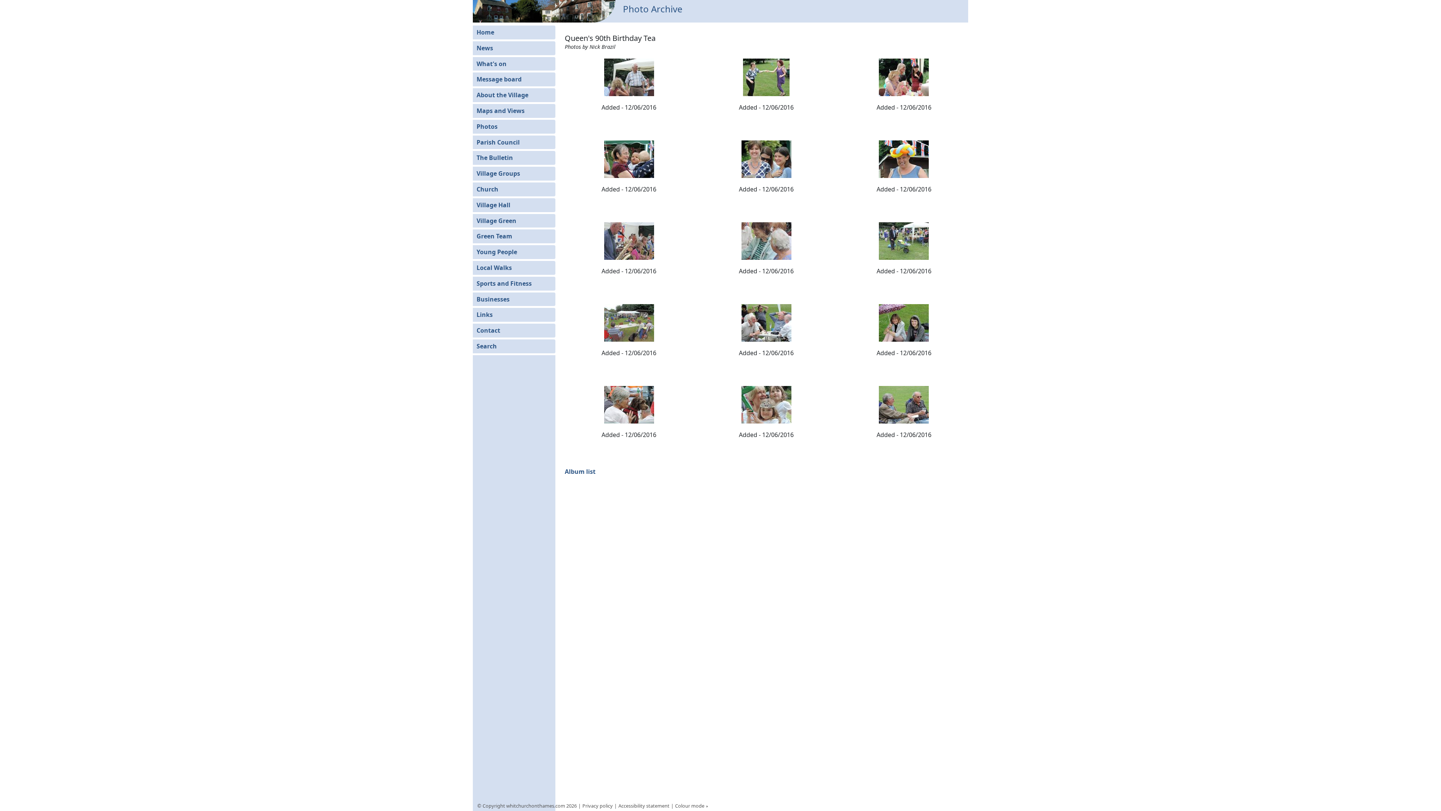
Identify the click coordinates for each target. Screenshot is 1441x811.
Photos (487, 126)
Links (485, 315)
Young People (497, 252)
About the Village (502, 95)
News (485, 48)
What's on (492, 64)
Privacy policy (597, 805)
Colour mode (690, 805)
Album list (580, 471)
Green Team (494, 236)
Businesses (493, 299)
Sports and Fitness (504, 283)
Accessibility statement (643, 805)
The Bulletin (495, 158)
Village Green (496, 221)
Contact (488, 330)
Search (487, 346)
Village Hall (493, 205)
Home (485, 32)
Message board (499, 79)
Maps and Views (501, 111)
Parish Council (498, 142)
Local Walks (494, 268)
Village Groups (498, 173)
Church (487, 189)
